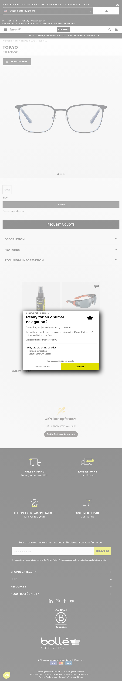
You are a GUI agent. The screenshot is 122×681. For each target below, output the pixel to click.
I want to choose (42, 366)
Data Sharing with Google (40, 354)
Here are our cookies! (38, 351)
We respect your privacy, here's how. (41, 340)
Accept (80, 366)
